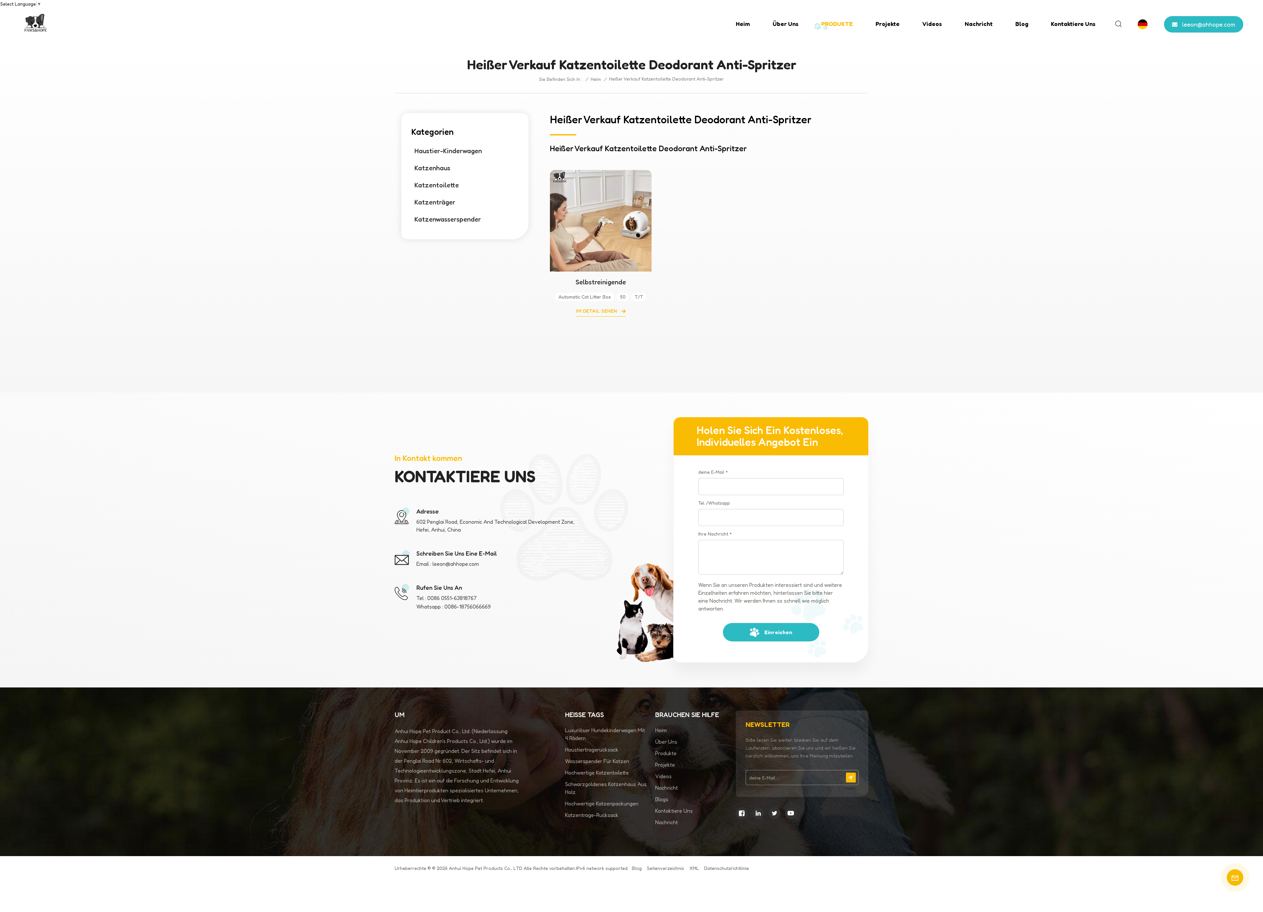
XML (694, 868)
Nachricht (979, 23)
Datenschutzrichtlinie (726, 868)
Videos (932, 23)
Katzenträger (434, 202)
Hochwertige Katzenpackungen (601, 803)
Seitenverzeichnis (665, 868)
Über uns (786, 23)
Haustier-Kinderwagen (448, 151)
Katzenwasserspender (447, 219)
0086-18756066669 (467, 606)
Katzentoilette (436, 185)
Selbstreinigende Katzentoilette (601, 282)
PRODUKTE (837, 23)
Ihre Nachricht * (715, 534)
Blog (1021, 23)
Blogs (661, 799)
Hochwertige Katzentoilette (597, 772)
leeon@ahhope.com (1208, 24)
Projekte (888, 23)
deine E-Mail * (713, 472)
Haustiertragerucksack (591, 749)
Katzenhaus (432, 168)
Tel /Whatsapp (714, 503)
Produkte (666, 753)
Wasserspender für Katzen (597, 761)
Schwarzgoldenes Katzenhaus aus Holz (606, 788)
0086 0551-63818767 (452, 598)
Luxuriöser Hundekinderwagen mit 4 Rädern (605, 734)
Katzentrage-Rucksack (591, 815)
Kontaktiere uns (1073, 23)
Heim (743, 23)
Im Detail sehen (597, 311)
